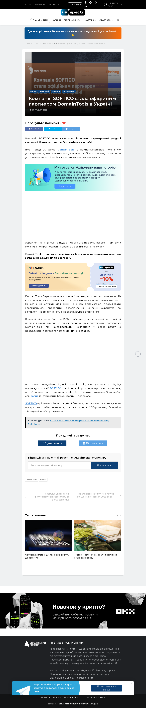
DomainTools (32, 480)
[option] (48, 541)
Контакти (40, 5)
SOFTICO (43, 480)
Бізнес (37, 44)
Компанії (44, 91)
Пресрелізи (68, 91)
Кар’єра (89, 20)
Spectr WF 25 (53, 5)
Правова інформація (95, 698)
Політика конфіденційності (67, 698)
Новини (56, 20)
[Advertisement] (73, 214)
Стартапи (105, 20)
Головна (28, 44)
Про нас (29, 5)
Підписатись (53, 443)
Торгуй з (37, 20)
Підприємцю (72, 20)
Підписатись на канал (106, 688)
